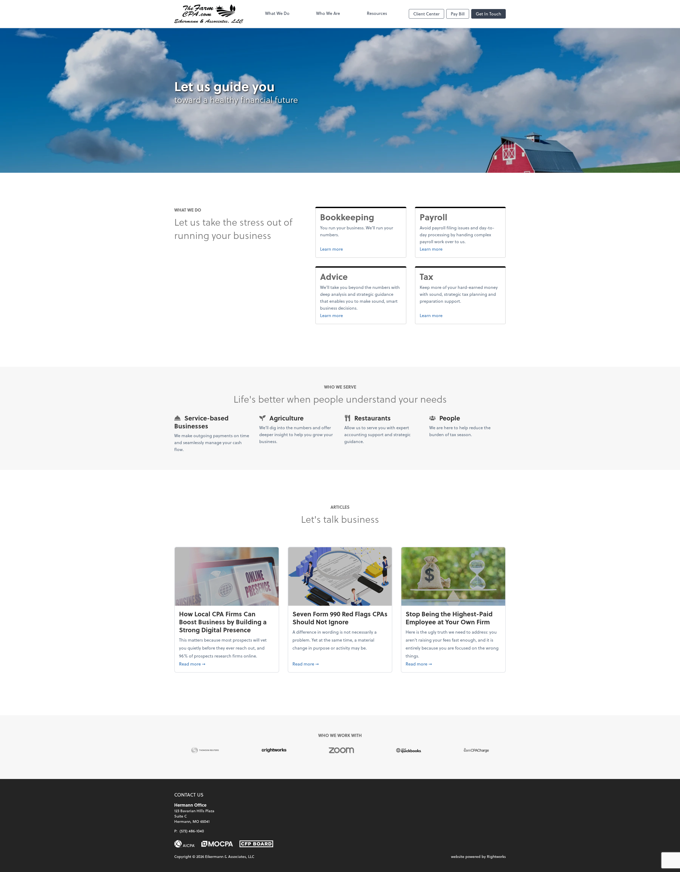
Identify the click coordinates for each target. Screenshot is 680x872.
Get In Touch (488, 14)
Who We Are (328, 13)
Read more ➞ (226, 663)
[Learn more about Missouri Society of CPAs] (217, 844)
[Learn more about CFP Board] (256, 843)
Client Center (426, 14)
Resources (377, 13)
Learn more (351, 249)
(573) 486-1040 (192, 831)
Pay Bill (458, 14)
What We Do (277, 13)
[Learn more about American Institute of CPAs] (184, 844)
